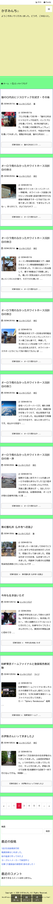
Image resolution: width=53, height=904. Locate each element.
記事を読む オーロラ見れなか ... (26, 217)
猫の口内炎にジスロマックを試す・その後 (25, 97)
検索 (3, 827)
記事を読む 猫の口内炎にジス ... (26, 144)
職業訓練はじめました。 (12, 852)
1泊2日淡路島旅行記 (10, 848)
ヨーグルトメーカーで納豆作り (15, 860)
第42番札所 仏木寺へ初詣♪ (17, 527)
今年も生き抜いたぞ (12, 595)
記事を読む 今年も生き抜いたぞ (26, 643)
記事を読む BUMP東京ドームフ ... (26, 715)
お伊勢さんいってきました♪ (17, 736)
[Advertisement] (26, 49)
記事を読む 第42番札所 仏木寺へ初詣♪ (26, 574)
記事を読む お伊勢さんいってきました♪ (26, 783)
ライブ (36, 674)
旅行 (35, 176)
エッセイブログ (25, 104)
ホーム (6, 84)
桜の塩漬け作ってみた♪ (12, 856)
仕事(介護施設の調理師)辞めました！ (18, 864)
